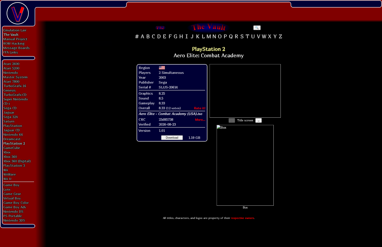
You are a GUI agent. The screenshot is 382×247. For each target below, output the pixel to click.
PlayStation (12, 126)
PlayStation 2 (14, 143)
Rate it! (199, 108)
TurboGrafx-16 (14, 86)
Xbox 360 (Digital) (17, 161)
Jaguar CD (11, 130)
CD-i (6, 103)
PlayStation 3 (14, 165)
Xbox (6, 152)
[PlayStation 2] (160, 27)
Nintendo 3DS (14, 220)
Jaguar (8, 112)
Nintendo (10, 73)
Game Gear (12, 194)
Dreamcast (12, 139)
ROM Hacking (14, 43)
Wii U (7, 179)
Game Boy (11, 185)
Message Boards (16, 48)
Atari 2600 (11, 64)
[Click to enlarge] (245, 165)
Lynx (6, 189)
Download (172, 137)
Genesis (9, 90)
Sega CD (10, 108)
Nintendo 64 (13, 134)
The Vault (11, 34)
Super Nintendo (15, 99)
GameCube (11, 148)
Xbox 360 (10, 157)
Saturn (8, 121)
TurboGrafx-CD (15, 95)
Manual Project (15, 39)
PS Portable (12, 216)
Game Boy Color (16, 203)
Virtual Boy (12, 198)
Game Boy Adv (14, 207)
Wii (5, 170)
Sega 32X (10, 117)
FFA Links (10, 52)
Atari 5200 (11, 68)
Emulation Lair (15, 30)
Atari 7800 (11, 81)
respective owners (242, 218)
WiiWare (9, 174)
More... (200, 119)
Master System (15, 77)
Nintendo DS (13, 211)
